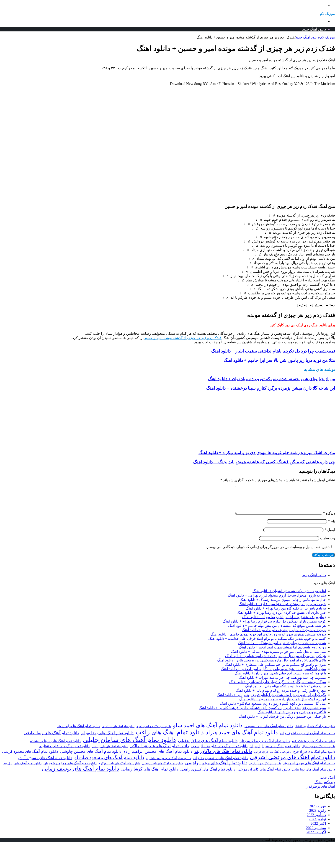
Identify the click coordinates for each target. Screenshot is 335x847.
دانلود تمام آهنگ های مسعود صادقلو (109, 757)
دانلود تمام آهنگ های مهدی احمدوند (309, 763)
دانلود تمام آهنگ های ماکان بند (223, 751)
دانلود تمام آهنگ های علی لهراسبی (110, 746)
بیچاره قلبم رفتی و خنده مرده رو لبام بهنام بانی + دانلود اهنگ (281, 690)
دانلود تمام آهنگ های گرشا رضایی (149, 769)
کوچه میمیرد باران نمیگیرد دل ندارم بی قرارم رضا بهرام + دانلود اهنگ (274, 621)
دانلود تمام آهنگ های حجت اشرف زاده (307, 733)
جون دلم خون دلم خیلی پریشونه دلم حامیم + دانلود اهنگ (284, 630)
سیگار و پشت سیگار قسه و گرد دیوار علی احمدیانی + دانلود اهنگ (277, 682)
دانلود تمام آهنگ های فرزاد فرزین (272, 751)
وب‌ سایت (327, 538)
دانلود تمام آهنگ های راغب (170, 732)
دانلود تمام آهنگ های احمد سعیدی (269, 726)
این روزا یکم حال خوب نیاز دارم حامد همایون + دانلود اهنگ (282, 699)
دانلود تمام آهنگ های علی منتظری (64, 746)
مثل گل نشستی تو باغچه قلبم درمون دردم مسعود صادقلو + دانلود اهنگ (273, 703)
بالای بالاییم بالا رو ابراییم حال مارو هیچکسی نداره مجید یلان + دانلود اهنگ (271, 660)
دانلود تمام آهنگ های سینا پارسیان (275, 746)
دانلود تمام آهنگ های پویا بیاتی (313, 769)
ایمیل (330, 530)
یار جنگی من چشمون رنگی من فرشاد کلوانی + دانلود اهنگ (282, 716)
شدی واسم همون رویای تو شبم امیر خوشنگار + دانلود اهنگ (282, 643)
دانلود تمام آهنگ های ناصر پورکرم (119, 763)
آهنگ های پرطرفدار (320, 786)
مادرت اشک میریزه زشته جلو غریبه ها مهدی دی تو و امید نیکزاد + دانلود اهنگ (266, 452)
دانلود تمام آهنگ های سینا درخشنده (55, 741)
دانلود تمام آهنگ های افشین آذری (154, 726)
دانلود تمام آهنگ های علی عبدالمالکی (159, 746)
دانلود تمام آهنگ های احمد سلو (207, 725)
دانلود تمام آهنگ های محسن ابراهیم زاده (158, 751)
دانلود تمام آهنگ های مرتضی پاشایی (168, 758)
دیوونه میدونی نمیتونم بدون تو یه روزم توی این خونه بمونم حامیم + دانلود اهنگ (268, 634)
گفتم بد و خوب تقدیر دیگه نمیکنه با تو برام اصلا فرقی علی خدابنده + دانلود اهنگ (267, 638)
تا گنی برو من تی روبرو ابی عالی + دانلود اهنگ (292, 712)
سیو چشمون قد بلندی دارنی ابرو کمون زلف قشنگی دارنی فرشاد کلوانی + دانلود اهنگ (262, 708)
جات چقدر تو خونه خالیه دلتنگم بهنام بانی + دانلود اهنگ (285, 686)
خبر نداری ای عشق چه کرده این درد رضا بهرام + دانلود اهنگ (281, 613)
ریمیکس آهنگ (324, 782)
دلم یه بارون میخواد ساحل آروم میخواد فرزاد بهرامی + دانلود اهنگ (277, 595)
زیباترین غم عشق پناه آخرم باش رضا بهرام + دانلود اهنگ (284, 617)
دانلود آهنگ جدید (314, 29)
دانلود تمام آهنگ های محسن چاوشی (90, 751)
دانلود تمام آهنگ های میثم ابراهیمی (216, 762)
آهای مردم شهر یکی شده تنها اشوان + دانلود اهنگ (289, 591)
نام (331, 521)
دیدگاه (329, 513)
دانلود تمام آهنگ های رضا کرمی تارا (265, 741)
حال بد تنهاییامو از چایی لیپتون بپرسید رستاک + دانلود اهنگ (283, 600)
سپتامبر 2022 (316, 828)
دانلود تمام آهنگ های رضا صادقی (51, 733)
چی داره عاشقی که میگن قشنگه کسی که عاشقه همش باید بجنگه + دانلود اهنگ (264, 461)
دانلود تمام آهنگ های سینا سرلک (318, 746)
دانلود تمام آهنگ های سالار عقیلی (207, 740)
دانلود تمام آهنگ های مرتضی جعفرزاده (220, 758)
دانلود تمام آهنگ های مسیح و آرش (45, 758)
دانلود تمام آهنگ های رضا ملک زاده (313, 741)
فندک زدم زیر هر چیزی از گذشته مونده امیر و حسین (182, 338)
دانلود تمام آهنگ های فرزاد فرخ (314, 751)
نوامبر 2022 (317, 819)
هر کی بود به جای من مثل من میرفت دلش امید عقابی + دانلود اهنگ (275, 656)
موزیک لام (327, 37)
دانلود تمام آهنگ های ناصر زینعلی (162, 763)
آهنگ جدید (327, 778)
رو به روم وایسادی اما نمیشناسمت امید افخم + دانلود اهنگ (282, 647)
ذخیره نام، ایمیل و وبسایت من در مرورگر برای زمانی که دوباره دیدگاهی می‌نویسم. (268, 547)
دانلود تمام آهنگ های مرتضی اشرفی (292, 757)
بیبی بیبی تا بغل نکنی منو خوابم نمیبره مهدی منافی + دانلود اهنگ (278, 651)
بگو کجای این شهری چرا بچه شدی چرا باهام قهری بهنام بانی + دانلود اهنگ (271, 695)
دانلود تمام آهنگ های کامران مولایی (263, 769)
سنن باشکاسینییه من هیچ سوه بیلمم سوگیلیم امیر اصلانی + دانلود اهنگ (273, 669)
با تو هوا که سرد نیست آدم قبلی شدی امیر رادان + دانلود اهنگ (280, 673)
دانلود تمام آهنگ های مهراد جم (265, 763)
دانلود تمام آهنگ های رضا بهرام (107, 733)
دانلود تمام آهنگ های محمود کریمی (30, 751)
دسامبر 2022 (316, 815)
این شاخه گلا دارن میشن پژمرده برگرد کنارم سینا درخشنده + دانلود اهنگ (270, 388)
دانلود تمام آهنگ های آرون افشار (315, 726)
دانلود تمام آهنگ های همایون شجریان (70, 763)
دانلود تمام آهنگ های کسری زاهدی (207, 769)
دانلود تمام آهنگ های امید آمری (118, 726)
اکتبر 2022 (318, 823)
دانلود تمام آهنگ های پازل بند (22, 763)
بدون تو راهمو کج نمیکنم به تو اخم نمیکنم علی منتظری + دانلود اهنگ (275, 664)
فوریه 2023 (317, 806)
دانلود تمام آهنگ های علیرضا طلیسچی (219, 746)
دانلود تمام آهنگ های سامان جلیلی (129, 739)
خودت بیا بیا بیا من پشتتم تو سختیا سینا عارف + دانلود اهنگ (282, 604)
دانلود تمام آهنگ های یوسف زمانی (80, 769)
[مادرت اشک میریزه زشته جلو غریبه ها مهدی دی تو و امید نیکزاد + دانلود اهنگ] (290, 444)
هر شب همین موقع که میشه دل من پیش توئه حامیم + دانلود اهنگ (277, 626)
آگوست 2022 (316, 832)
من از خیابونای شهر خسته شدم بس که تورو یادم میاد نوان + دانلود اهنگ (271, 378)
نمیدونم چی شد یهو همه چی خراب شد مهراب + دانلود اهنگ (282, 677)
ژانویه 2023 (317, 810)
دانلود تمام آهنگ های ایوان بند (78, 726)
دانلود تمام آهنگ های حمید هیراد (242, 732)
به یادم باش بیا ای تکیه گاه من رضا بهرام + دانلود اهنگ (286, 608)
